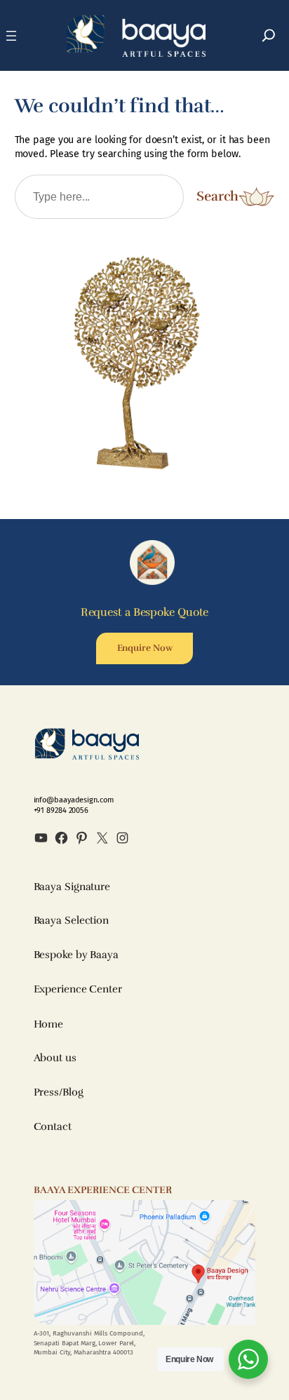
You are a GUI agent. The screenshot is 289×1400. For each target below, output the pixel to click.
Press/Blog (58, 1092)
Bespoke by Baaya (76, 954)
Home (49, 1024)
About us (55, 1057)
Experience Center (78, 989)
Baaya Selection (71, 920)
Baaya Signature (72, 886)
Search (217, 196)
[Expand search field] (268, 35)
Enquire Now (145, 648)
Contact (53, 1126)
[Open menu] (11, 35)
